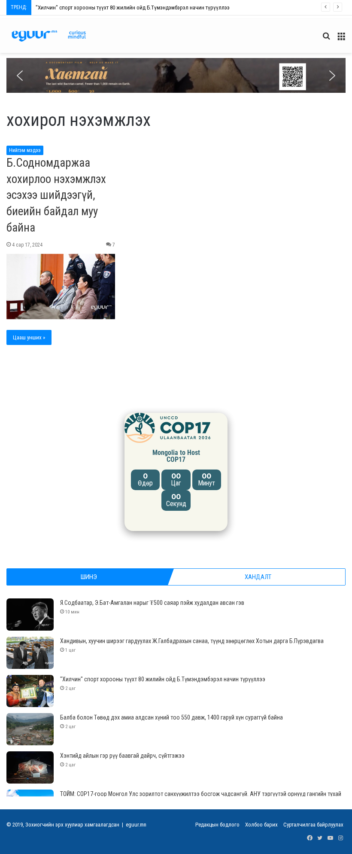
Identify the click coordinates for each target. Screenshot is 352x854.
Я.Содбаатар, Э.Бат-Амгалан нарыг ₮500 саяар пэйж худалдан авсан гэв (152, 602)
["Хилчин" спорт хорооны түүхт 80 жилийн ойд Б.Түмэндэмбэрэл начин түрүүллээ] (30, 691)
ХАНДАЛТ (258, 577)
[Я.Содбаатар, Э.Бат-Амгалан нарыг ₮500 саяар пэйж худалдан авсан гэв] (30, 614)
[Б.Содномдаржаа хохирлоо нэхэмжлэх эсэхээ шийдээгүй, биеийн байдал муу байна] (60, 286)
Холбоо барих (261, 824)
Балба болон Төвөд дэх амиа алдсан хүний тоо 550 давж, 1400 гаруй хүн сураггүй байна (171, 717)
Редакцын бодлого (217, 824)
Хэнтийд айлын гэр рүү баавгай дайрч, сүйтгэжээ (122, 755)
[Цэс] (341, 39)
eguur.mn (136, 824)
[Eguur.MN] (48, 36)
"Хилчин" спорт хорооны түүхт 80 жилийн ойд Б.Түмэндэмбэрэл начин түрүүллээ (133, 7)
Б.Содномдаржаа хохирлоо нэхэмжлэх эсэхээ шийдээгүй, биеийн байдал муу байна (56, 195)
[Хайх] (326, 39)
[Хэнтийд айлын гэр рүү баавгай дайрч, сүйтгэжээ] (30, 767)
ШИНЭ (89, 577)
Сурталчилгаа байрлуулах (313, 824)
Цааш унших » (29, 337)
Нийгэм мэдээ (25, 150)
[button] (176, 75)
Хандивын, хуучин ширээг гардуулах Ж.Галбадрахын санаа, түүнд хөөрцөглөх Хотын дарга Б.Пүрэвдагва (192, 640)
